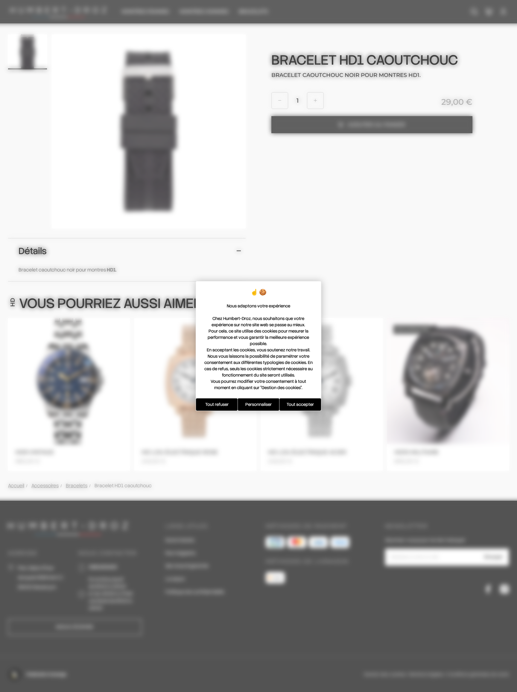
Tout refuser (217, 404)
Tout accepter (300, 404)
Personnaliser (258, 404)
